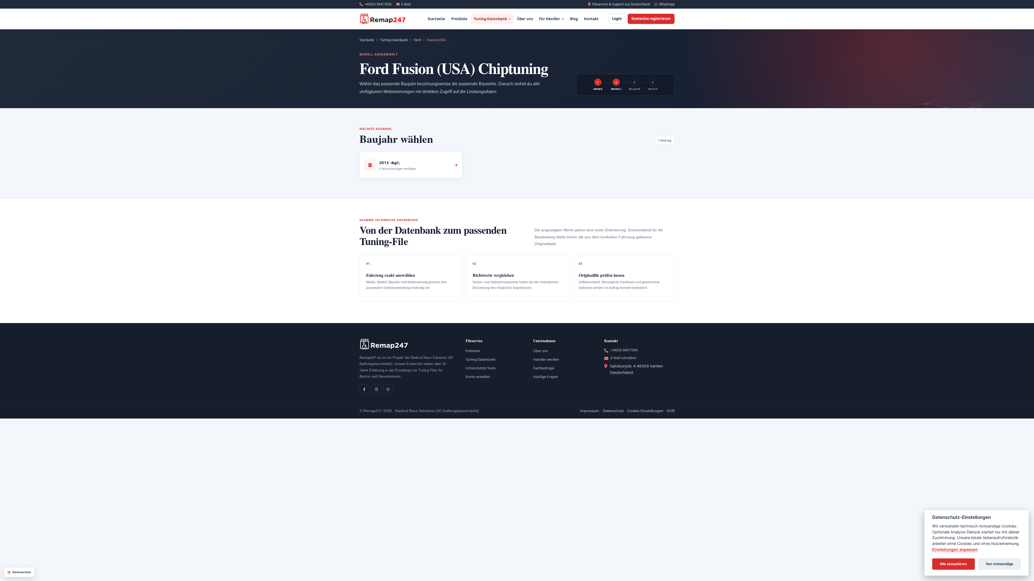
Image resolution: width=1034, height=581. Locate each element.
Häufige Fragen (545, 376)
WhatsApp (667, 4)
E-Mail (406, 4)
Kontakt (591, 18)
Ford (417, 40)
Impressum (589, 411)
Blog (574, 18)
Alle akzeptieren (953, 564)
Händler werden (546, 359)
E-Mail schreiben (623, 357)
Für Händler (549, 18)
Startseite (436, 18)
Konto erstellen (478, 376)
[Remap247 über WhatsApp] (388, 389)
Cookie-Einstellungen (645, 411)
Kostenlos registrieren (651, 18)
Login (617, 18)
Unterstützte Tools (480, 368)
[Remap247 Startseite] (383, 18)
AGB (671, 411)
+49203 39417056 (378, 4)
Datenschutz (613, 411)
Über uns (525, 18)
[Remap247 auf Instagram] (376, 389)
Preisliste (459, 18)
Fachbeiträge (543, 368)
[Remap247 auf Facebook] (364, 389)
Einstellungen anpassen (955, 549)
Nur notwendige (999, 564)
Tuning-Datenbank (490, 18)
